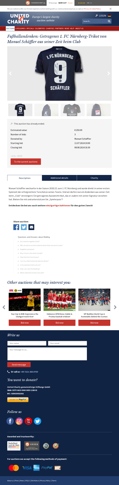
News (22, 480)
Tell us (31, 227)
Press (17, 480)
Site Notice (35, 480)
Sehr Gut (62, 3)
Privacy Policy (45, 480)
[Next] (115, 307)
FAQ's (27, 480)
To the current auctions (25, 161)
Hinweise (70, 3)
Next (108, 73)
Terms (54, 480)
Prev (10, 73)
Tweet (24, 227)
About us (10, 480)
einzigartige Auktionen (58, 205)
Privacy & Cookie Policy (92, 9)
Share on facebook (16, 227)
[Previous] (3, 307)
